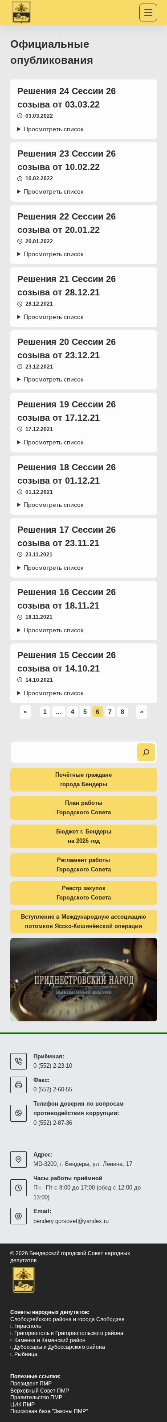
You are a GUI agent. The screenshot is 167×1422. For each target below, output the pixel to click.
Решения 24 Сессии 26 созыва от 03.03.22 (66, 97)
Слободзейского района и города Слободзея (67, 1319)
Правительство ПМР (36, 1397)
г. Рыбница (23, 1354)
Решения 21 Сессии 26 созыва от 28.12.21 (66, 285)
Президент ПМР (31, 1384)
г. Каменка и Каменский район (48, 1340)
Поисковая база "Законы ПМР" (49, 1411)
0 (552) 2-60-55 (52, 1089)
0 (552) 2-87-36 (52, 1122)
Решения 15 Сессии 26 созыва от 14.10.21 (66, 661)
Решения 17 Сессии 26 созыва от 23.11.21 (66, 536)
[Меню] (148, 12)
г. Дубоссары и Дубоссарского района (57, 1347)
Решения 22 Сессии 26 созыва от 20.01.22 (66, 223)
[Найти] (146, 752)
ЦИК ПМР (22, 1404)
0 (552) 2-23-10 (52, 1065)
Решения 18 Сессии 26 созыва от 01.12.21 (66, 473)
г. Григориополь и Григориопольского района (66, 1333)
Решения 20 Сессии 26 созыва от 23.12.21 (66, 348)
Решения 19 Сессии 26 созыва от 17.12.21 (66, 411)
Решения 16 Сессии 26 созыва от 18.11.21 (66, 598)
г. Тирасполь (25, 1326)
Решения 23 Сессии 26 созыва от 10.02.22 (66, 160)
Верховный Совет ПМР (39, 1391)
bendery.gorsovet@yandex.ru (71, 1221)
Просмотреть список (53, 129)
